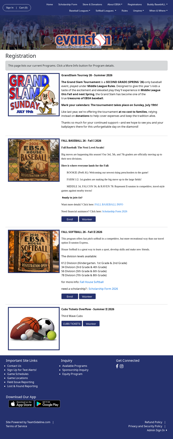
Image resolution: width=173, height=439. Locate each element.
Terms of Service (16, 426)
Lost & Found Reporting (22, 386)
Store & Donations (92, 4)
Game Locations (17, 378)
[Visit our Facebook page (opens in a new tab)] (118, 366)
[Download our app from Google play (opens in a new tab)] (47, 404)
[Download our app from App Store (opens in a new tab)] (21, 404)
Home (49, 4)
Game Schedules (18, 374)
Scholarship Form (67, 4)
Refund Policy (153, 422)
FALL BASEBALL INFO (109, 204)
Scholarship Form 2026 (114, 211)
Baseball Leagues (78, 10)
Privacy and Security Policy (145, 426)
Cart (23, 7)
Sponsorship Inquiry (75, 370)
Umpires (137, 10)
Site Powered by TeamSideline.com (28, 422)
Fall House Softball (92, 282)
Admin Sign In (156, 430)
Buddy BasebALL (156, 4)
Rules (125, 10)
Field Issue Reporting (20, 382)
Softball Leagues (105, 10)
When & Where (157, 10)
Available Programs (74, 366)
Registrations (135, 4)
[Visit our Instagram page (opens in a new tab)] (122, 366)
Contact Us (14, 366)
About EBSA (113, 4)
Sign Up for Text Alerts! (21, 370)
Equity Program (72, 374)
